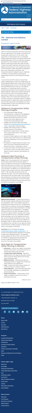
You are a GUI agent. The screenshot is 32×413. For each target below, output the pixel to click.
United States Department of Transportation (12, 4)
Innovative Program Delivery (8, 344)
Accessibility (4, 366)
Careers (3, 322)
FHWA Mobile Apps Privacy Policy (9, 370)
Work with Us (4, 329)
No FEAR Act (4, 377)
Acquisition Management (7, 338)
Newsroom (4, 397)
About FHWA (4, 320)
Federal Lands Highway (6, 340)
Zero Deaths (13, 27)
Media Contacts (5, 403)
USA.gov (3, 383)
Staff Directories (5, 327)
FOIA (2, 373)
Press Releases (4, 399)
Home (2, 27)
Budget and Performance (7, 368)
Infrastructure (4, 342)
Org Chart (3, 324)
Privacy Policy (4, 381)
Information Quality (5, 375)
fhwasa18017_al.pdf (8, 43)
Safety (7, 27)
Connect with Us (5, 405)
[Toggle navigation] (29, 15)
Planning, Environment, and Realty (9, 348)
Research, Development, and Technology (11, 353)
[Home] (16, 10)
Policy (2, 351)
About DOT (4, 364)
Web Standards (4, 388)
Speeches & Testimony (6, 401)
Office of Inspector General (7, 379)
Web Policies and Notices (7, 385)
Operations (3, 346)
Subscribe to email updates (9, 308)
